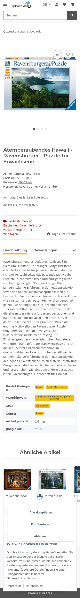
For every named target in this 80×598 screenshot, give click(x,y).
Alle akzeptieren (41, 512)
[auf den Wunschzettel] (68, 54)
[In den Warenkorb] (6, 44)
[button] (57, 4)
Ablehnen (41, 536)
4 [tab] (46, 129)
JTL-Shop (47, 593)
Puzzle (39, 387)
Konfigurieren (40, 524)
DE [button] (45, 4)
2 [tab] (38, 129)
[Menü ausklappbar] (5, 2)
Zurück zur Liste (15, 31)
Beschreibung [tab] (15, 250)
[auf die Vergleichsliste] (57, 54)
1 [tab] (34, 129)
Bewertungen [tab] (45, 250)
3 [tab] (42, 129)
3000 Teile (25, 182)
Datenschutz (34, 586)
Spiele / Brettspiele (57, 387)
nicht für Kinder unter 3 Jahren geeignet (54, 397)
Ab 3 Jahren (42, 405)
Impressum (14, 586)
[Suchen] (72, 15)
